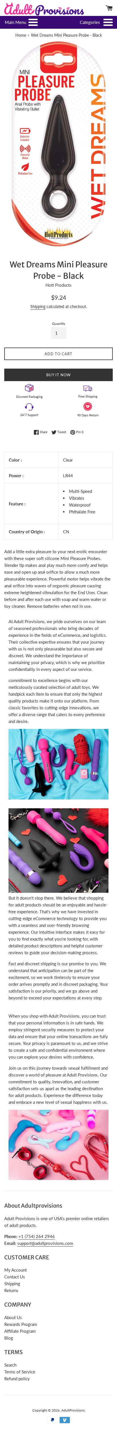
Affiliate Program (19, 1331)
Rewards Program (20, 1324)
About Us (13, 1317)
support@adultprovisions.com (45, 1243)
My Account (15, 1269)
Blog (8, 1337)
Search (10, 1364)
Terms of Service (19, 1371)
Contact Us (14, 1276)
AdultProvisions (73, 1410)
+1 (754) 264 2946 (36, 1236)
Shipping (37, 306)
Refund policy (17, 1378)
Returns (11, 1290)
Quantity (58, 323)
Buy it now (58, 375)
